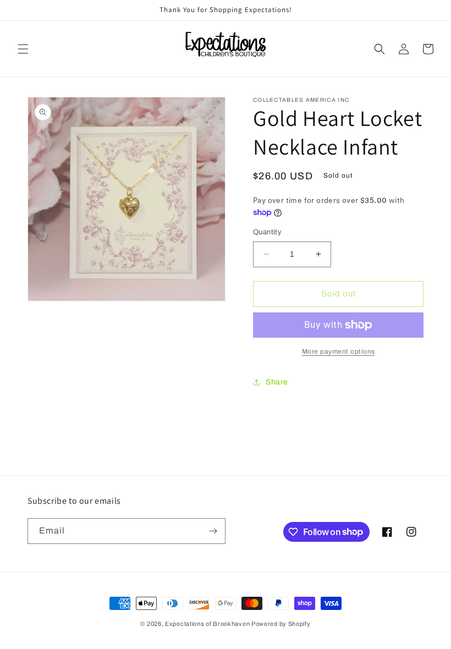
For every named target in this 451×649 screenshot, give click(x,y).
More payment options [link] (338, 351)
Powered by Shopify (281, 623)
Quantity (267, 232)
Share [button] (277, 382)
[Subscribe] (213, 531)
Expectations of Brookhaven (208, 623)
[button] (23, 49)
